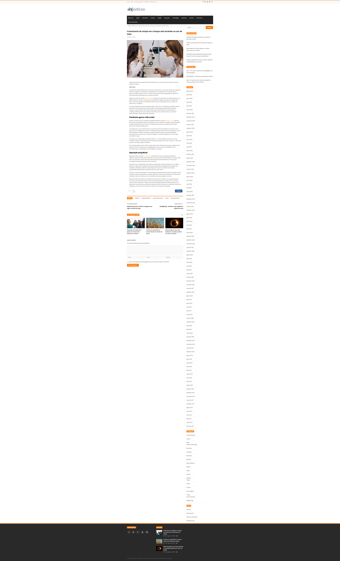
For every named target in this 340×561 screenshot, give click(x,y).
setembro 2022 (190, 251)
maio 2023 (189, 225)
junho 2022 (189, 262)
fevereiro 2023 (190, 236)
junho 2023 (189, 221)
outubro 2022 (190, 247)
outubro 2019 (190, 348)
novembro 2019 (190, 344)
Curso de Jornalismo (138, 2)
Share (179, 191)
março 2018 (189, 385)
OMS (156, 139)
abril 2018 (189, 381)
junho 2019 (189, 363)
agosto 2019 (189, 355)
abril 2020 (189, 329)
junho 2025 (189, 139)
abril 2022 (189, 270)
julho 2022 (189, 258)
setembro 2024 (190, 173)
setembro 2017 (190, 404)
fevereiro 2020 (190, 337)
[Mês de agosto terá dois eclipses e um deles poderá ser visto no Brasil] (159, 548)
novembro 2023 (190, 202)
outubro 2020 (190, 318)
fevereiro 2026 (190, 113)
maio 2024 (189, 184)
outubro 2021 (190, 288)
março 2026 (189, 109)
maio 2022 (189, 266)
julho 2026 (189, 94)
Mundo (191, 18)
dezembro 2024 (190, 162)
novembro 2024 (190, 165)
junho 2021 (189, 303)
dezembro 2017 (190, 392)
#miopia (137, 198)
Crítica (188, 483)
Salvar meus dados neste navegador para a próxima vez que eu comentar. (149, 262)
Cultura (188, 439)
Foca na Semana (190, 497)
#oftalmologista (158, 198)
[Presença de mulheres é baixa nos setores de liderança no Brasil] (159, 532)
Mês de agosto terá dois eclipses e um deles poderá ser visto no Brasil (173, 231)
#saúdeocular (175, 198)
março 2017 (189, 422)
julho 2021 (189, 299)
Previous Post (133, 204)
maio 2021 (189, 307)
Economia (145, 18)
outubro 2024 (190, 169)
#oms (167, 198)
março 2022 (189, 273)
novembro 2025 (190, 121)
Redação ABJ (189, 500)
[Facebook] (202, 2)
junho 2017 (189, 411)
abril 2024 (189, 188)
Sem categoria (190, 491)
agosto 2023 (189, 214)
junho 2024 (189, 180)
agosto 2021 (189, 296)
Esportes (184, 18)
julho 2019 (189, 359)
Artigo (188, 480)
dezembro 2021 (190, 281)
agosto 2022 (189, 255)
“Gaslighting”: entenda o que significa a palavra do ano (171, 207)
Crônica (188, 487)
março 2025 (189, 150)
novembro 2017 (190, 396)
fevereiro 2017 (190, 426)
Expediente (146, 2)
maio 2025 (189, 143)
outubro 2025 (190, 124)
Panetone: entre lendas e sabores (204, 76)
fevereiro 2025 (190, 154)
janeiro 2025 (189, 158)
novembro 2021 (190, 284)
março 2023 (189, 232)
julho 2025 (189, 135)
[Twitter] (205, 2)
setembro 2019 (190, 351)
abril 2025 (189, 147)
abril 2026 (189, 106)
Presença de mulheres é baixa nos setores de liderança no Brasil (134, 231)
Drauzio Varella (148, 98)
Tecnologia (176, 18)
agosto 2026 (189, 91)
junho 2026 (189, 98)
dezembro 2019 (190, 340)
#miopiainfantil (146, 198)
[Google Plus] (138, 532)
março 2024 (189, 191)
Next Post (178, 204)
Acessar (188, 509)
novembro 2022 (190, 243)
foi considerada (147, 156)
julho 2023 (189, 217)
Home (128, 2)
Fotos (132, 2)
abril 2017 (189, 418)
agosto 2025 (189, 132)
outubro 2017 (190, 400)
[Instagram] (209, 2)
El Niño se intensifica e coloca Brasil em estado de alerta (154, 231)
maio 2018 (189, 378)
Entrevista (199, 18)
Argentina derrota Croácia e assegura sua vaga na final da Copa (139, 207)
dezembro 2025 (190, 117)
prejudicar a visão (169, 120)
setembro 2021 (190, 292)
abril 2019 (189, 370)
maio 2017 (189, 415)
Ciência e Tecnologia (191, 444)
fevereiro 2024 (190, 195)
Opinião (188, 478)
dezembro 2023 (190, 199)
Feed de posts (190, 513)
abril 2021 (189, 310)
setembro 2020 (190, 322)
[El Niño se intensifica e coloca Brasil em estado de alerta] (159, 541)
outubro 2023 (190, 206)
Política (153, 18)
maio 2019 (189, 366)
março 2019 (189, 374)
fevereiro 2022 (190, 277)
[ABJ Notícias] (136, 9)
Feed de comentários (192, 517)
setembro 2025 (190, 128)
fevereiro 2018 (190, 389)
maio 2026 (189, 102)
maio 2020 (189, 325)
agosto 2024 (189, 176)
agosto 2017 (189, 407)
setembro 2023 (190, 210)
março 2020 (189, 333)
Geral (137, 18)
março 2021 (189, 314)
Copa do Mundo (133, 22)
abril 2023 (189, 229)
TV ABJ (188, 495)
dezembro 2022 (190, 240)
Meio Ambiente (190, 463)
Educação (167, 18)
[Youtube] (207, 2)
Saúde (159, 18)
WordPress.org (190, 520)
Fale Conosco (154, 2)
